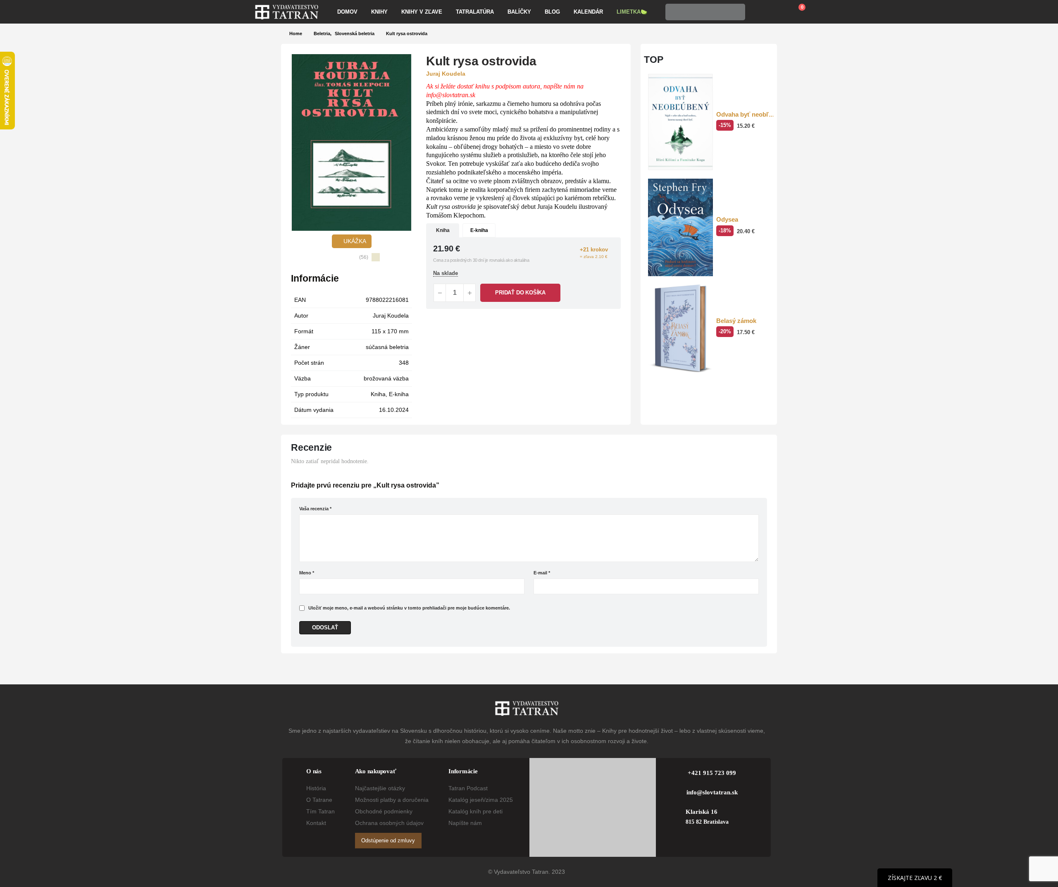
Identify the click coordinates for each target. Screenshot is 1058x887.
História (316, 788)
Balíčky (519, 12)
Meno (306, 572)
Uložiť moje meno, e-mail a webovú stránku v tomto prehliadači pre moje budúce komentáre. (409, 607)
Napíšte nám (465, 823)
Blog (552, 12)
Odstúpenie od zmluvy (388, 840)
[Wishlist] (777, 12)
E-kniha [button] (479, 230)
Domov (347, 12)
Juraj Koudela (391, 315)
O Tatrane (319, 799)
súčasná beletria (387, 347)
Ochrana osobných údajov (389, 823)
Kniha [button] (443, 230)
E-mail (542, 572)
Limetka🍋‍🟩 (632, 12)
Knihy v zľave (421, 12)
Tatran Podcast (468, 788)
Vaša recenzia (315, 508)
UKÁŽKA (354, 241)
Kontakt (316, 823)
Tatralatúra (475, 12)
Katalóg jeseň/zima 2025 (480, 799)
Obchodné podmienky (383, 811)
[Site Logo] (286, 12)
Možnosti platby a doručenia (392, 799)
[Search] (736, 12)
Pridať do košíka (520, 292)
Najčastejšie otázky (380, 788)
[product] (680, 122)
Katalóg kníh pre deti (475, 811)
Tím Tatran (320, 811)
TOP (653, 59)
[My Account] (757, 12)
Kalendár (588, 12)
